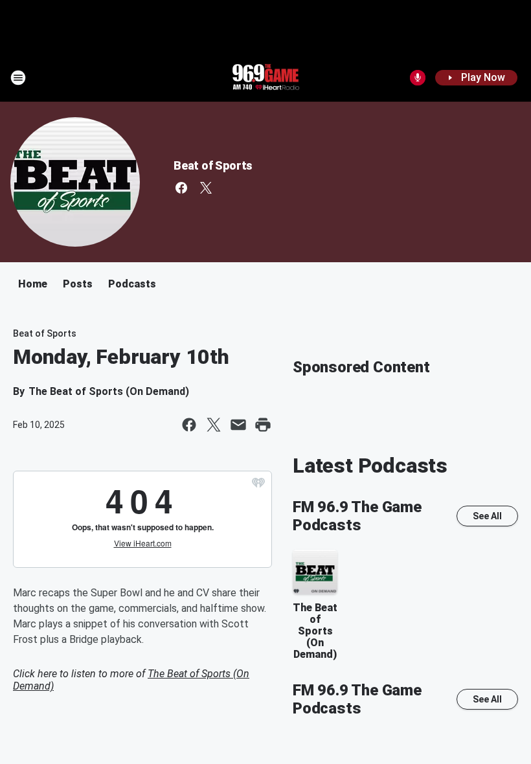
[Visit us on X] (206, 188)
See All (487, 516)
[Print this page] (263, 425)
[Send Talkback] (417, 77)
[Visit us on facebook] (181, 188)
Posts (78, 284)
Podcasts (132, 284)
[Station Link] (265, 77)
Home (32, 284)
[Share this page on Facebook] (189, 425)
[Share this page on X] (214, 425)
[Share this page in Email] (238, 425)
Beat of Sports (213, 165)
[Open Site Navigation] (18, 77)
